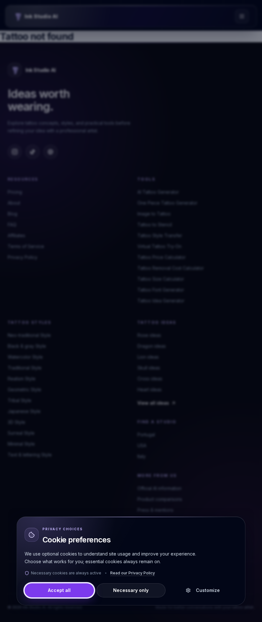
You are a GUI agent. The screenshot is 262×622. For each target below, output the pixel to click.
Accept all (59, 590)
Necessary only (131, 590)
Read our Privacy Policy (132, 573)
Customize (208, 590)
